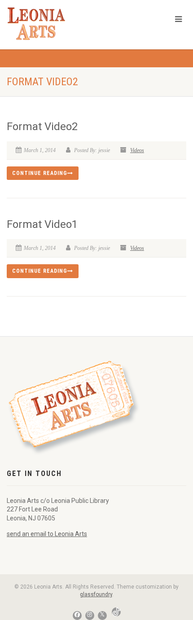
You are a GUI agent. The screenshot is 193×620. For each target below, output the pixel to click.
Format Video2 (42, 126)
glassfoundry (96, 594)
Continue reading (39, 173)
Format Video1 (42, 224)
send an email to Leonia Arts (47, 533)
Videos (137, 150)
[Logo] (64, 23)
